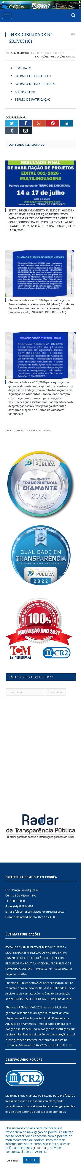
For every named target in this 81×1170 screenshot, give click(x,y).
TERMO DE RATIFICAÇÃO (32, 99)
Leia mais (40, 1148)
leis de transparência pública (24, 1112)
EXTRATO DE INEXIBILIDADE (35, 84)
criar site (31, 1095)
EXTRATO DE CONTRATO (32, 76)
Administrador (20, 52)
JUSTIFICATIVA (24, 91)
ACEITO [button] (31, 1160)
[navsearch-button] (73, 15)
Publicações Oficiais (63, 56)
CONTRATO (22, 68)
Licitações (41, 56)
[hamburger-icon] (7, 16)
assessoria (35, 1101)
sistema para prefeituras (58, 1095)
